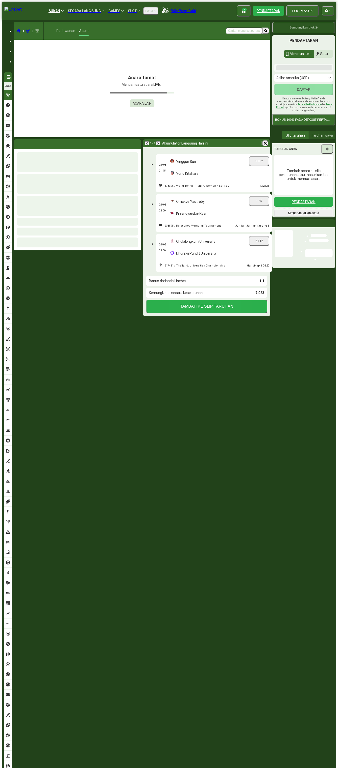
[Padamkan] (136, 143)
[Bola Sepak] (28, 31)
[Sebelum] (18, 143)
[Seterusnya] (31, 143)
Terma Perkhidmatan (309, 160)
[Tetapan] (327, 205)
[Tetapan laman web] (328, 11)
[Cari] (265, 31)
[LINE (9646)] (19, 31)
